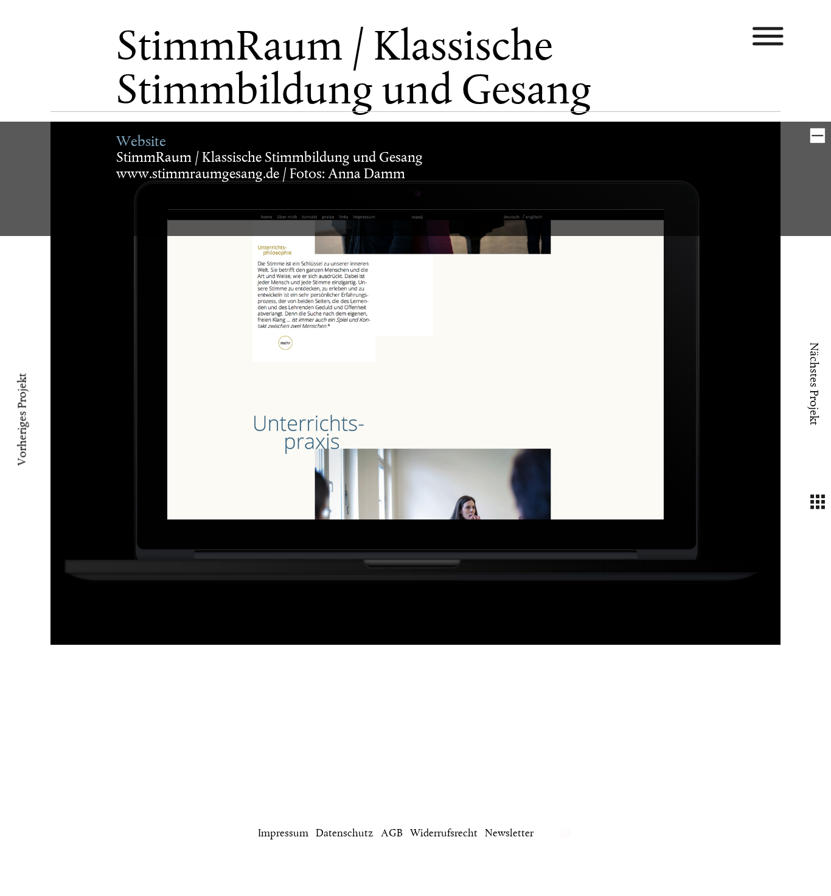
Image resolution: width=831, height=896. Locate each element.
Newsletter (509, 833)
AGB (392, 833)
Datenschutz (345, 833)
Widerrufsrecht (444, 833)
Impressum (283, 833)
